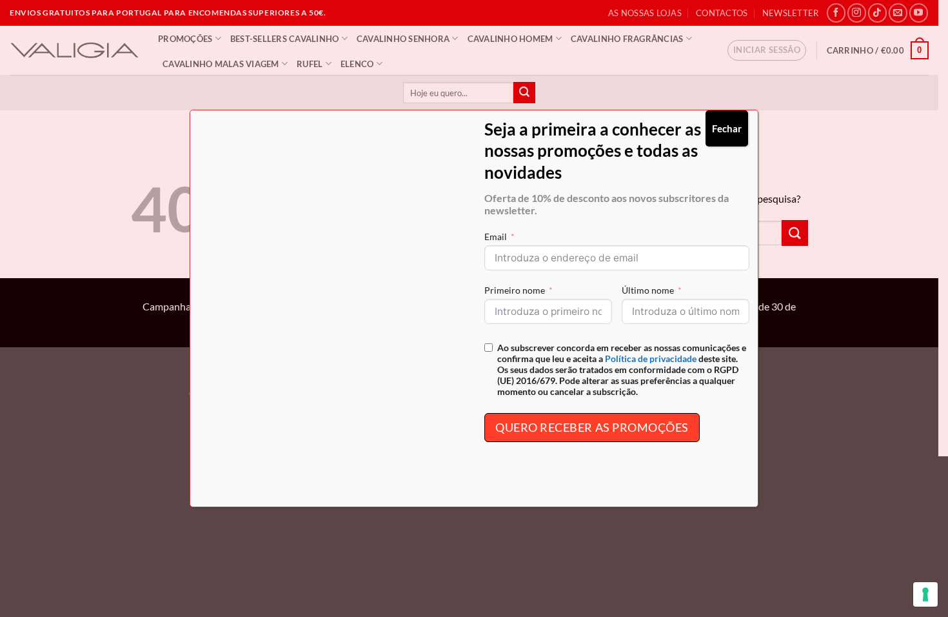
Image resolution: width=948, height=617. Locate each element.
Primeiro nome (514, 290)
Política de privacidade (650, 358)
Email (495, 236)
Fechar (727, 128)
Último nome (648, 290)
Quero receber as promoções (592, 427)
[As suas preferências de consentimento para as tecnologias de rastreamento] (925, 594)
